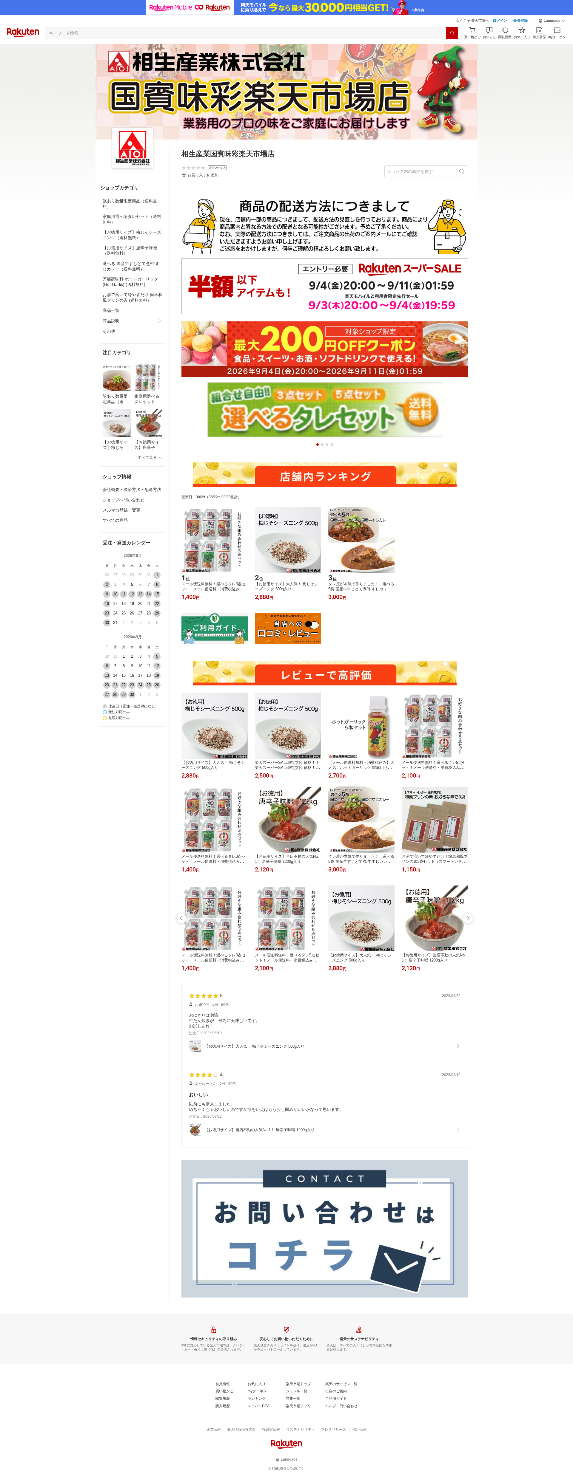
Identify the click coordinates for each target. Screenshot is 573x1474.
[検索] (452, 33)
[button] (552, 20)
